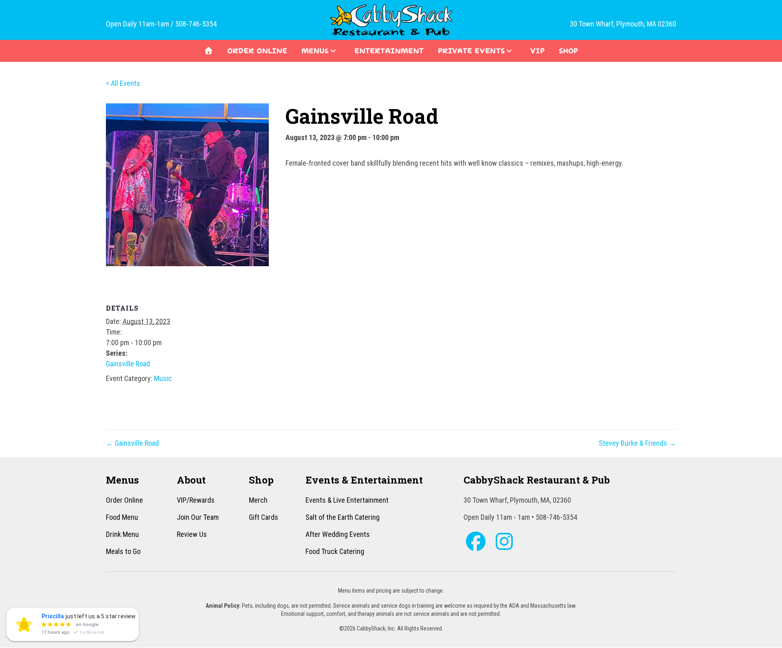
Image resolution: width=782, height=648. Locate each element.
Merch (258, 500)
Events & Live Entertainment (347, 500)
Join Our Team (198, 517)
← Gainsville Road (132, 443)
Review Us (192, 534)
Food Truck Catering (334, 551)
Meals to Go (123, 551)
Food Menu (122, 517)
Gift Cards (263, 517)
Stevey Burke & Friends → (637, 443)
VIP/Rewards (196, 500)
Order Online (124, 500)
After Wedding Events (337, 534)
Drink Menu (122, 534)
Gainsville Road (128, 363)
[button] (333, 51)
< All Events (123, 83)
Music (163, 378)
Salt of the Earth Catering (342, 517)
